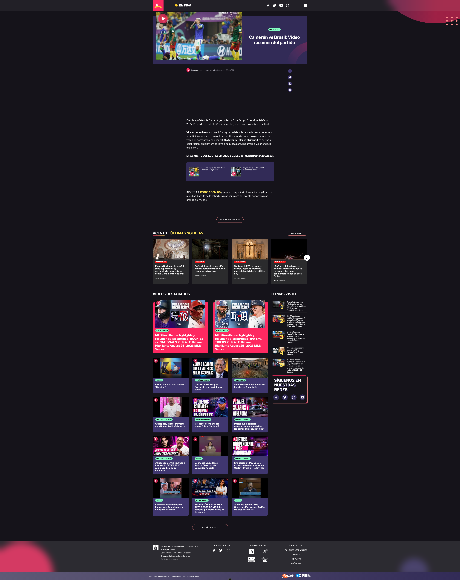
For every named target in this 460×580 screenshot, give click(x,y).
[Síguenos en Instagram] (288, 5)
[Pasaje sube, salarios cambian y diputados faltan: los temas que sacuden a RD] (250, 414)
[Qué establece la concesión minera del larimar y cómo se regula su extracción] (210, 259)
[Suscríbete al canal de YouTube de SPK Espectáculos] (251, 560)
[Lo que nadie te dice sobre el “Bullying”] (171, 375)
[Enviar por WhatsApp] (290, 84)
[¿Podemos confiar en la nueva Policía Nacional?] (210, 414)
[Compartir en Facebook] (290, 71)
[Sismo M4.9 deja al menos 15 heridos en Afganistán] (250, 375)
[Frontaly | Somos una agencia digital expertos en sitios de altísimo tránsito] (287, 576)
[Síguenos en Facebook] (268, 5)
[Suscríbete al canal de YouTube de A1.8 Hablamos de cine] (265, 551)
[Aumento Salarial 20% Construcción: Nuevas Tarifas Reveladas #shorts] (250, 497)
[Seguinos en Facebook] (276, 397)
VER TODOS (297, 233)
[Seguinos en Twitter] (285, 397)
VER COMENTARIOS (231, 220)
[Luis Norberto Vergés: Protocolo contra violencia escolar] (210, 375)
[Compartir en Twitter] (290, 77)
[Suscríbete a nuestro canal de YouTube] (281, 5)
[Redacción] (188, 71)
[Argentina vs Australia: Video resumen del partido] (249, 171)
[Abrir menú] (305, 5)
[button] (307, 258)
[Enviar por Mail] (290, 90)
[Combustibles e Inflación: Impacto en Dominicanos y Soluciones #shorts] (171, 497)
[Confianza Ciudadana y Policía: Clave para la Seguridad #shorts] (210, 455)
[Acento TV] (158, 5)
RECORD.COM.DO (210, 192)
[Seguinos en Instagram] (294, 397)
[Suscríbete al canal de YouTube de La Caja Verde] (265, 560)
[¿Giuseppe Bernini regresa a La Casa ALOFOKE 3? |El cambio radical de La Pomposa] (171, 455)
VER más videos (211, 527)
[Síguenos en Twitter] (274, 5)
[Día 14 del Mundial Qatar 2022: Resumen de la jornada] (207, 171)
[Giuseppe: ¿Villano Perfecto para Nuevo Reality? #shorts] (171, 414)
